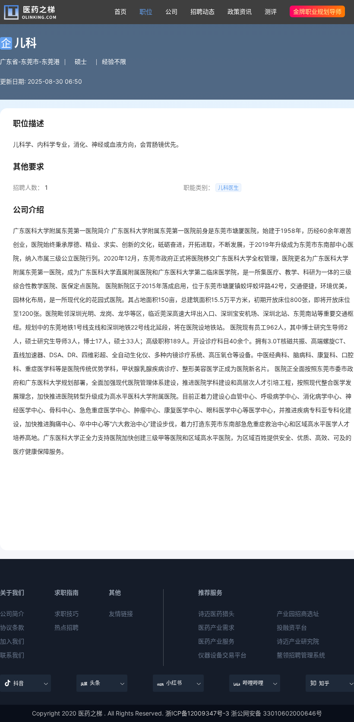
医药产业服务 (216, 641)
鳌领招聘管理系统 (301, 655)
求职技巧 (66, 613)
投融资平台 (292, 627)
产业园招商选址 (298, 613)
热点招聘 (66, 627)
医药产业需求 (216, 627)
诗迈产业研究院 (298, 641)
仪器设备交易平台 (222, 655)
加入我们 (12, 641)
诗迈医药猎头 (216, 613)
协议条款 (12, 627)
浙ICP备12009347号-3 (197, 713)
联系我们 (12, 655)
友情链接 (121, 613)
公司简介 (12, 613)
